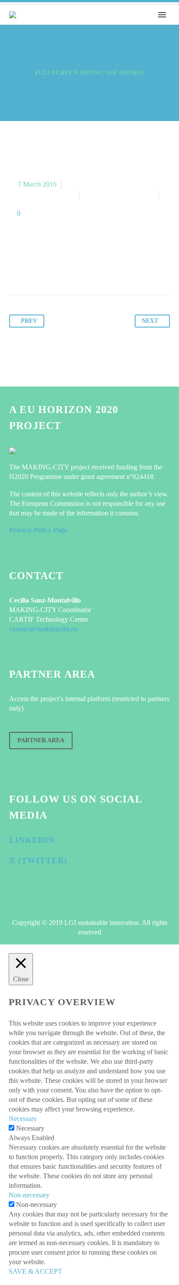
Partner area (40, 740)
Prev (29, 321)
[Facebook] (16, 267)
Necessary (30, 1128)
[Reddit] (99, 267)
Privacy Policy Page (38, 530)
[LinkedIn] (82, 267)
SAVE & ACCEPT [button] (35, 1271)
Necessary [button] (23, 1118)
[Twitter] (33, 267)
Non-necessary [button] (29, 1195)
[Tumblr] (66, 267)
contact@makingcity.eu (43, 629)
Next (150, 321)
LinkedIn (32, 840)
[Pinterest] (49, 267)
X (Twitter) (38, 860)
